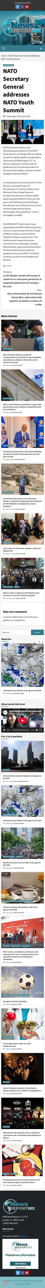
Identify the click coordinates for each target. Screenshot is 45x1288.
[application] (22, 720)
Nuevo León (26, 946)
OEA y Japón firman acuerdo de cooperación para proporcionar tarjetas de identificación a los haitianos (22, 407)
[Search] (41, 48)
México (17, 587)
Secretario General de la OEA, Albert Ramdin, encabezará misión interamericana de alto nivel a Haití (22, 454)
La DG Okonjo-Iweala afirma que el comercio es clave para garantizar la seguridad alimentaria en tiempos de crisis (22, 279)
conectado (28, 617)
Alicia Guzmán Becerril (20, 781)
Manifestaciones (9, 857)
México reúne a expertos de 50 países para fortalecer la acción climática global (21, 594)
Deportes (6, 995)
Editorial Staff (23, 116)
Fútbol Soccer (16, 995)
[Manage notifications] (5, 1283)
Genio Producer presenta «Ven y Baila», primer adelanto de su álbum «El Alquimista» (22, 1089)
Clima (5, 684)
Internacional (8, 65)
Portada (14, 1174)
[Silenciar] (37, 730)
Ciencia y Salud (8, 1037)
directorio (23, 1236)
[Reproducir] (4, 730)
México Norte (15, 946)
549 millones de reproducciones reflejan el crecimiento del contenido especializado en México (22, 1135)
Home (4, 55)
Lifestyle (6, 946)
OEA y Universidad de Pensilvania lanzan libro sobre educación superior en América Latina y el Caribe (24, 297)
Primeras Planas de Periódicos (13, 901)
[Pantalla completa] (40, 730)
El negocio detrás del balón (15, 1001)
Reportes (12, 684)
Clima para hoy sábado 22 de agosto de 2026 (22, 690)
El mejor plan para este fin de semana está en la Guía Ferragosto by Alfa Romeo (21, 1181)
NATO (9, 266)
